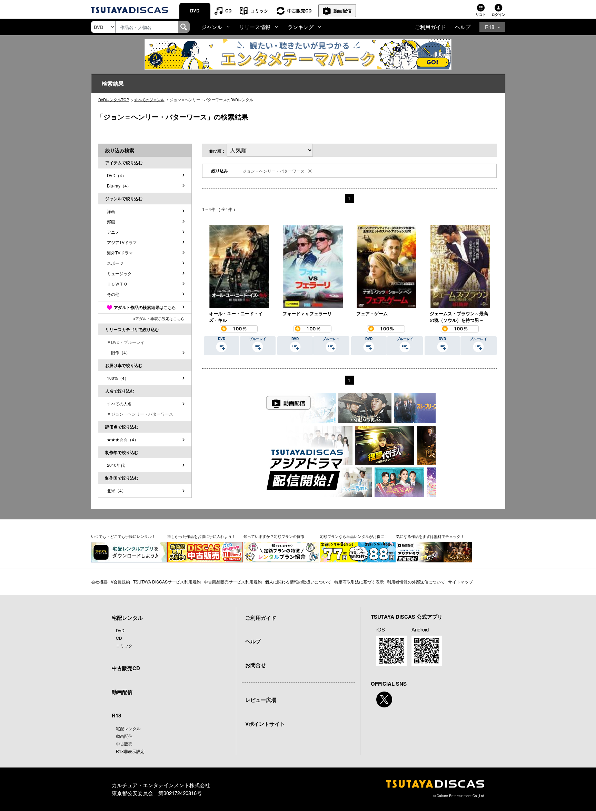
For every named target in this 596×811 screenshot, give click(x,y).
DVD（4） (116, 175)
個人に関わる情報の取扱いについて (298, 582)
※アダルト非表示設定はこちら (159, 318)
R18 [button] (489, 26)
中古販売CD (299, 10)
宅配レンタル (128, 728)
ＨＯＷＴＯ (117, 284)
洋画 (111, 211)
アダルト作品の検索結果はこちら (145, 307)
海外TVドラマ (120, 252)
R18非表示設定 (130, 751)
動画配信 (342, 10)
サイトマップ (460, 582)
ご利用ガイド (430, 26)
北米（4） (116, 490)
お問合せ (255, 665)
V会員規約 (120, 582)
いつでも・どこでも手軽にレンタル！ (123, 536)
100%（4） (118, 378)
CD (228, 10)
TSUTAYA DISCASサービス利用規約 (167, 582)
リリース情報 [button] (254, 26)
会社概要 (99, 582)
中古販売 (124, 743)
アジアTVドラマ (122, 242)
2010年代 (116, 465)
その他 (113, 294)
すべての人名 (119, 403)
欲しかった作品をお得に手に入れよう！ (201, 536)
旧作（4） (118, 352)
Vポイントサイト (265, 723)
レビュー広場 (260, 700)
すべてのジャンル (149, 99)
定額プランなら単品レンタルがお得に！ (354, 536)
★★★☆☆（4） (122, 439)
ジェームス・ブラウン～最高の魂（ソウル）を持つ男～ (459, 317)
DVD (194, 10)
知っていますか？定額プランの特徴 (274, 536)
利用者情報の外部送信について (416, 582)
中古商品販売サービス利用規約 (233, 582)
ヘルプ (462, 26)
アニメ (113, 232)
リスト (481, 14)
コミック (259, 10)
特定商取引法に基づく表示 (359, 582)
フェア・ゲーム (372, 313)
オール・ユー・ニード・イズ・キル (236, 317)
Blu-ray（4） (119, 186)
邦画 (111, 221)
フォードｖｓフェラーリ (307, 313)
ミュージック (119, 273)
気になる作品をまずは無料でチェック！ (430, 536)
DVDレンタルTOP (113, 99)
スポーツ (115, 263)
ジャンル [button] (211, 26)
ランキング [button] (301, 26)
